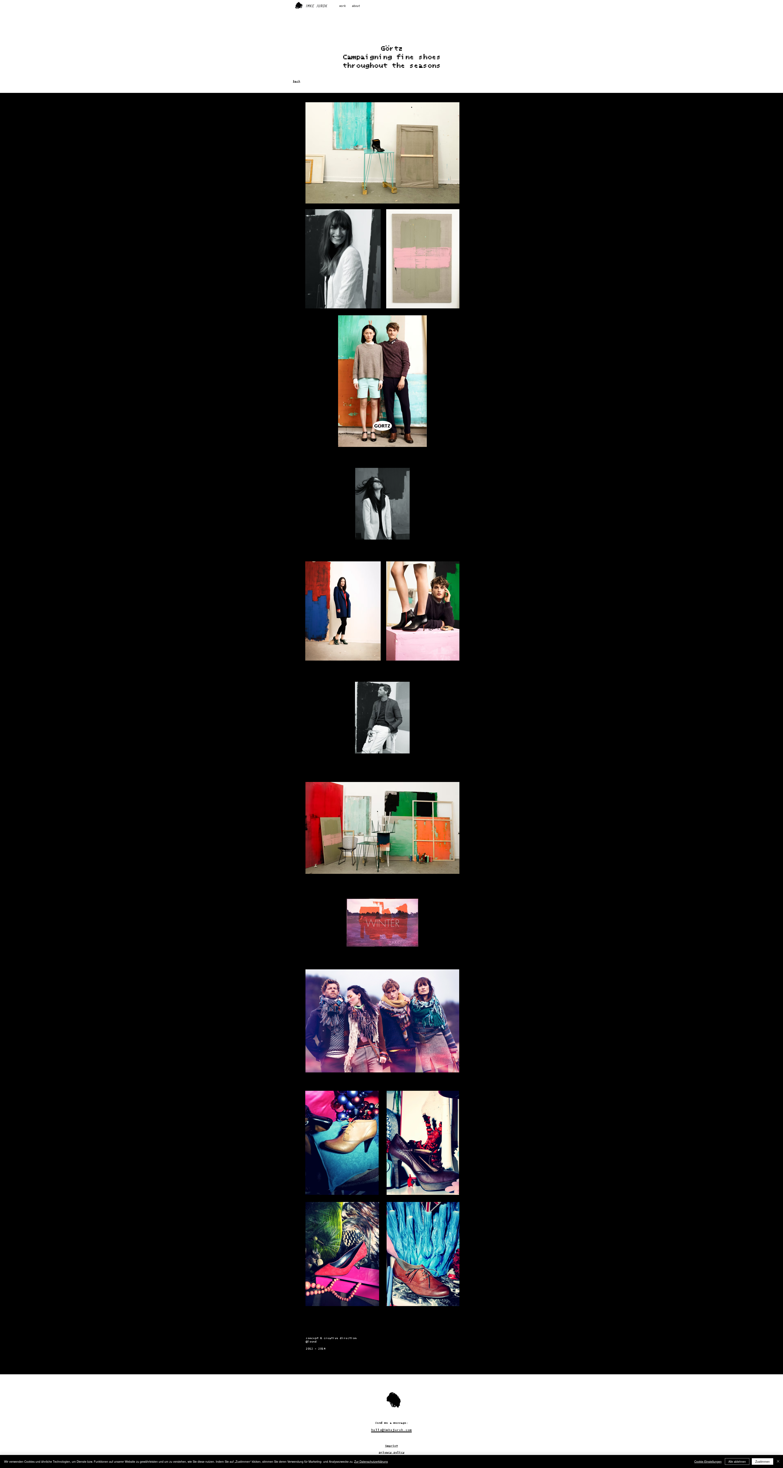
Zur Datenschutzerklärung (371, 1461)
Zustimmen (762, 1461)
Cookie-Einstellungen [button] (708, 1461)
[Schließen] (778, 1461)
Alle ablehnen (737, 1461)
